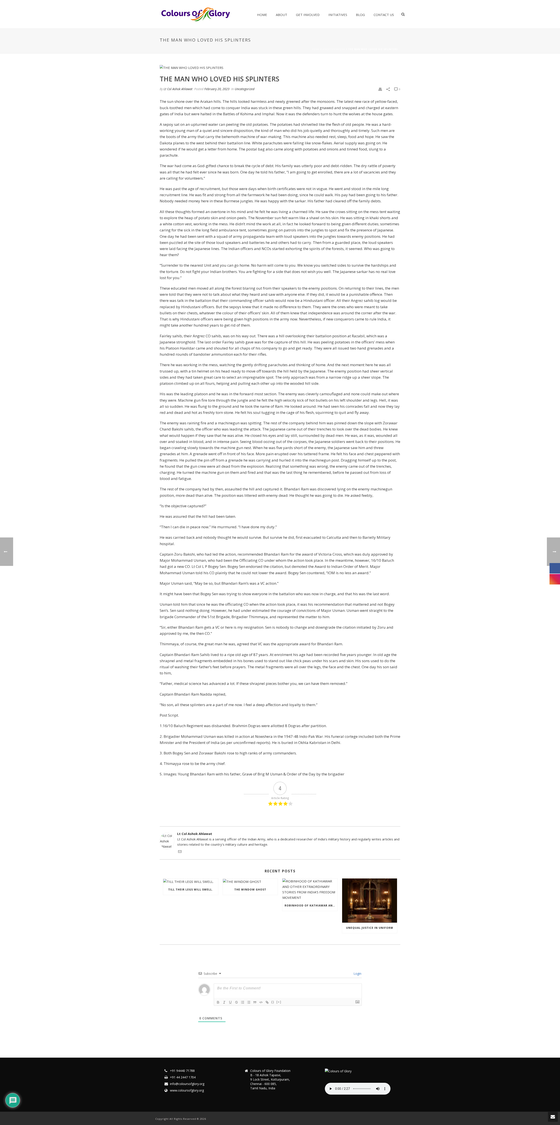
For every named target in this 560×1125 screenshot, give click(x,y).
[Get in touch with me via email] (180, 852)
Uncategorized (333, 49)
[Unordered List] (249, 1002)
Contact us (384, 14)
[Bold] (218, 1002)
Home (262, 14)
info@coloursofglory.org (187, 1084)
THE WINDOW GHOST (250, 889)
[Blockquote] (255, 1002)
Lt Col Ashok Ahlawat (178, 89)
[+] (278, 1002)
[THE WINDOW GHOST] (250, 881)
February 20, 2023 (216, 89)
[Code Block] (261, 1002)
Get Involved (308, 14)
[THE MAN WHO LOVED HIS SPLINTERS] (280, 67)
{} (272, 1002)
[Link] (267, 1002)
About (281, 14)
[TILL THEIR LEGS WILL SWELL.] (190, 881)
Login (357, 973)
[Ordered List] (243, 1002)
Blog (360, 14)
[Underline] (230, 1002)
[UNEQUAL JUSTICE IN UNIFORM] (369, 900)
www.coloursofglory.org (187, 1090)
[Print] (380, 89)
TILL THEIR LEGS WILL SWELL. (190, 889)
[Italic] (224, 1002)
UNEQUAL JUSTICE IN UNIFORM (369, 928)
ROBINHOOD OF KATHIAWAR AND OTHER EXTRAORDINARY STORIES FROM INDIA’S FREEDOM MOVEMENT (311, 905)
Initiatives (337, 14)
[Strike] (236, 1002)
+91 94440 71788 (182, 1071)
